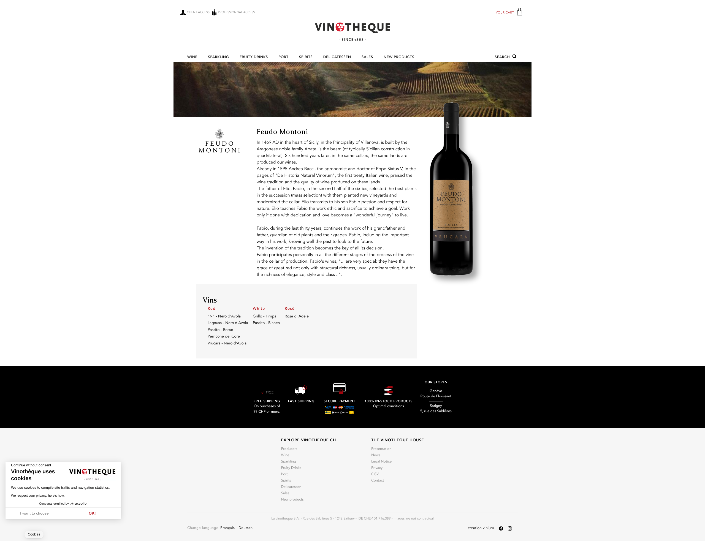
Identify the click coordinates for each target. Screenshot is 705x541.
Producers (289, 449)
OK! (92, 513)
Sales (367, 57)
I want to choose (34, 513)
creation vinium (481, 528)
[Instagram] (510, 528)
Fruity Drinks (254, 57)
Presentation (381, 449)
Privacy (377, 468)
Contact (377, 481)
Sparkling (218, 57)
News (375, 455)
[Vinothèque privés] (352, 31)
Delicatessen (337, 57)
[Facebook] (501, 528)
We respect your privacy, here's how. (38, 495)
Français (228, 528)
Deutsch (245, 528)
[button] (506, 57)
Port (283, 57)
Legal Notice (381, 462)
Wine (192, 57)
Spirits (306, 57)
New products (399, 57)
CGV (375, 474)
